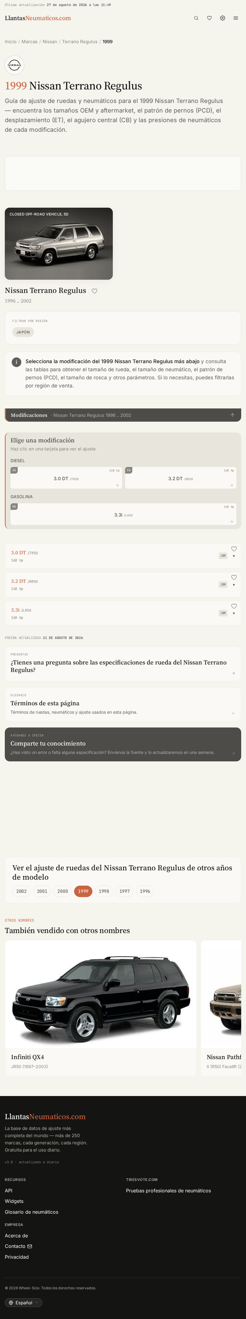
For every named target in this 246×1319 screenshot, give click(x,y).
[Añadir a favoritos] (94, 291)
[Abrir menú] (235, 18)
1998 (104, 891)
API (8, 1191)
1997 (124, 891)
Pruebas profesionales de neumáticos (168, 1191)
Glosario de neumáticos (31, 1212)
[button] (123, 415)
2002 (21, 891)
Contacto (15, 1246)
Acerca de (16, 1236)
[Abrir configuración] (222, 18)
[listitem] (101, 1008)
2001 (42, 891)
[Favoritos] (209, 18)
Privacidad (17, 1257)
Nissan (50, 41)
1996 (145, 891)
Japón (23, 332)
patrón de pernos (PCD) (178, 110)
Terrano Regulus (80, 41)
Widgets (14, 1201)
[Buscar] (196, 18)
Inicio (10, 41)
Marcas (30, 41)
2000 (62, 891)
